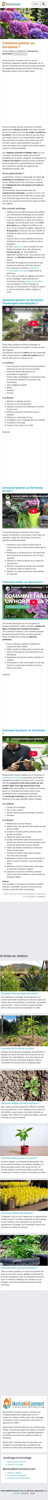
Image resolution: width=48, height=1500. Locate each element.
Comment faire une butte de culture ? (20, 993)
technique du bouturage (12, 777)
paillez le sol (18, 247)
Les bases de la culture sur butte (17, 1048)
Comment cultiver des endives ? (17, 1213)
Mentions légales (14, 1473)
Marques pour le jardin (16, 1462)
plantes (24, 54)
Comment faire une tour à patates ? (19, 1267)
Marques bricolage (15, 1464)
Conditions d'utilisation (17, 1475)
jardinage (17, 54)
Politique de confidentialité (18, 1478)
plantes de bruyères (33, 281)
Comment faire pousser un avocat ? (19, 1158)
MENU (36, 4)
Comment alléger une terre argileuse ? (20, 1103)
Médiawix (17, 1493)
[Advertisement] (24, 100)
